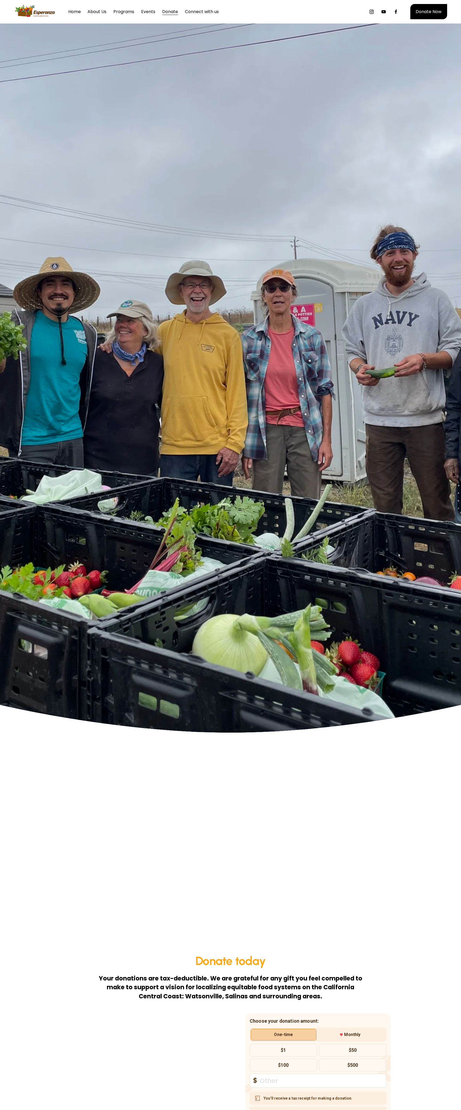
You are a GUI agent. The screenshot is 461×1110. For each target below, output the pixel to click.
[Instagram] (371, 11)
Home (74, 12)
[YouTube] (383, 11)
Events (148, 12)
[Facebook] (396, 11)
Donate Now (429, 12)
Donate (170, 12)
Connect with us (202, 12)
